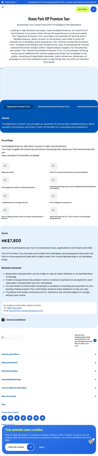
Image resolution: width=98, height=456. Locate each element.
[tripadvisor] (42, 418)
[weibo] (17, 418)
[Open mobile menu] (93, 9)
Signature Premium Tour (18, 106)
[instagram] (10, 418)
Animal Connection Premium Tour (53, 106)
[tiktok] (36, 418)
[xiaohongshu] (23, 418)
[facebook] (4, 418)
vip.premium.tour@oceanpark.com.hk (26, 310)
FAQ (3, 404)
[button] (49, 354)
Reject (42, 447)
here (7, 440)
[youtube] (29, 418)
